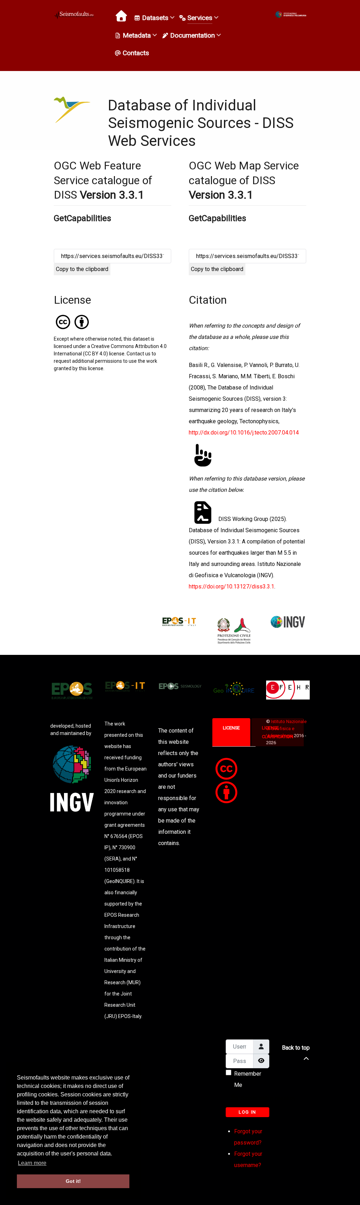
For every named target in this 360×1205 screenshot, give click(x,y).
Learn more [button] (32, 1163)
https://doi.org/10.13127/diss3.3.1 (231, 586)
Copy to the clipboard (82, 269)
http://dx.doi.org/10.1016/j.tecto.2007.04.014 (244, 432)
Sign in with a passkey (254, 1098)
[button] (290, 14)
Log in (247, 1112)
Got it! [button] (73, 1181)
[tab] (231, 732)
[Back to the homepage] (75, 14)
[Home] (122, 16)
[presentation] (231, 728)
